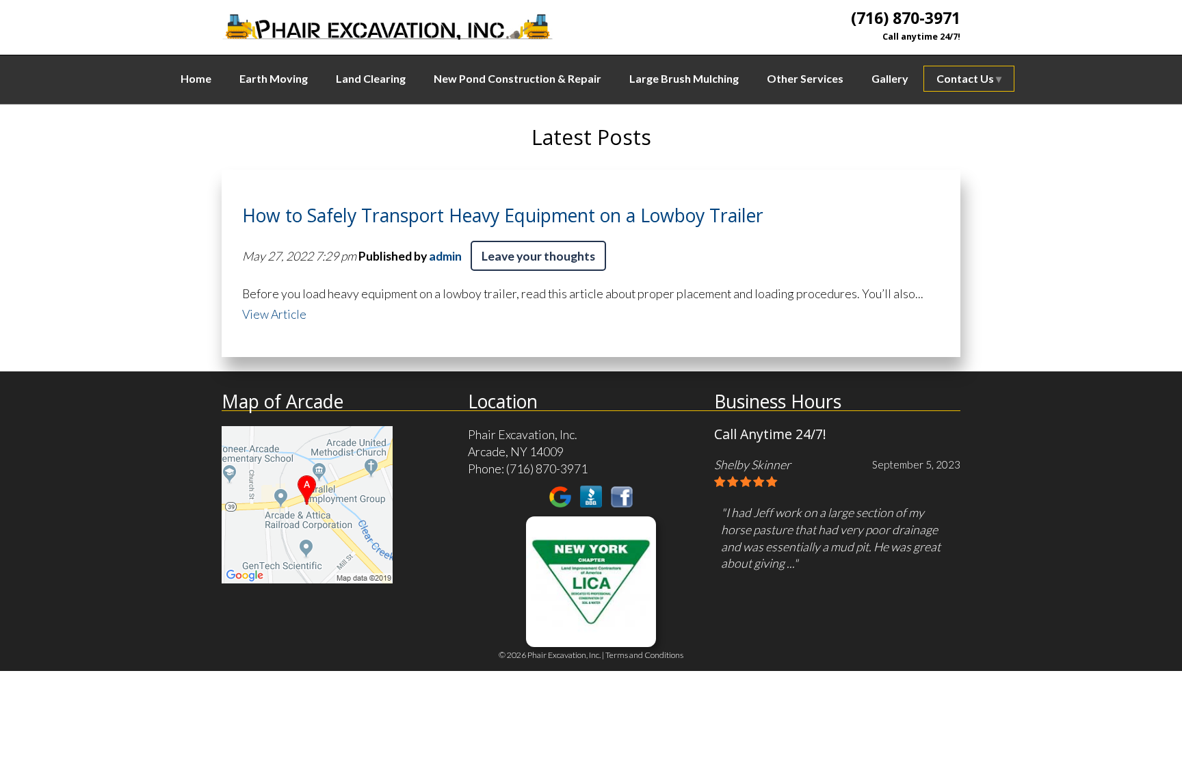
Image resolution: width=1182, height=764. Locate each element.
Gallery (889, 78)
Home (196, 78)
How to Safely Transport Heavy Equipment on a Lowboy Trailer (502, 215)
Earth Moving (273, 78)
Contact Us (965, 78)
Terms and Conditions (644, 655)
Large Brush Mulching (684, 78)
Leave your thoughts (538, 255)
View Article (274, 313)
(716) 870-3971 (905, 18)
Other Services (805, 78)
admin (445, 255)
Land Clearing (371, 78)
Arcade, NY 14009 (516, 451)
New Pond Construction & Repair (517, 78)
